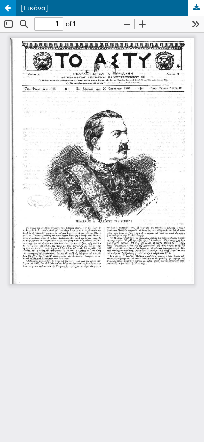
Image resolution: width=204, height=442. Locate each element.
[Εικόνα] (34, 8)
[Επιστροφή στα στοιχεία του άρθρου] (8, 8)
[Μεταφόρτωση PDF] (196, 8)
